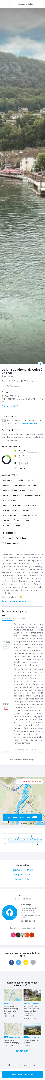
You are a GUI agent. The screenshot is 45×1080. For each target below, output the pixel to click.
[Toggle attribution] (42, 822)
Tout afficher (21, 1050)
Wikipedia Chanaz (22, 874)
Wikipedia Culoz (22, 879)
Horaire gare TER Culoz (22, 870)
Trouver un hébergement (14, 601)
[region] (22, 801)
